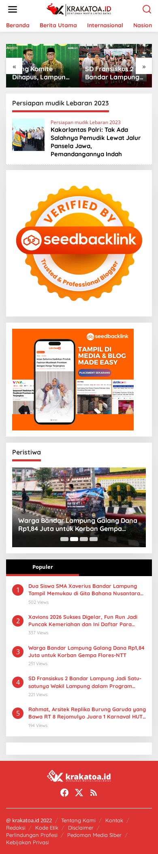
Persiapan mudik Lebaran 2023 (86, 122)
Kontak (114, 820)
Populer (42, 566)
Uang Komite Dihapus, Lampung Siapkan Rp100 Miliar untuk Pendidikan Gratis (41, 73)
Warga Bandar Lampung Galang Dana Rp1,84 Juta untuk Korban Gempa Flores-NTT (77, 524)
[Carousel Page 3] (84, 539)
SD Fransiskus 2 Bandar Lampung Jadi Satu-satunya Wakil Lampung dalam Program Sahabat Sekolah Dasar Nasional (114, 73)
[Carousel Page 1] (64, 539)
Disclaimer (81, 827)
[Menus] (12, 9)
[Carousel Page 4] (94, 539)
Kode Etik (46, 827)
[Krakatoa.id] (81, 9)
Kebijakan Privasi (27, 842)
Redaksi (16, 827)
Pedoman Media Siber (94, 835)
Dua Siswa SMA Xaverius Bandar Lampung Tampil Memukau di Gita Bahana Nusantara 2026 (84, 590)
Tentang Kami (78, 820)
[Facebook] (64, 792)
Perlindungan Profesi (32, 835)
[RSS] (93, 792)
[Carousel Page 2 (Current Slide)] (74, 539)
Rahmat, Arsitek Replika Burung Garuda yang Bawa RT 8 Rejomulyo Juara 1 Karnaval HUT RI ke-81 (87, 713)
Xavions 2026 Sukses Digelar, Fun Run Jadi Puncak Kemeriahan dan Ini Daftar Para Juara (82, 621)
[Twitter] (79, 792)
